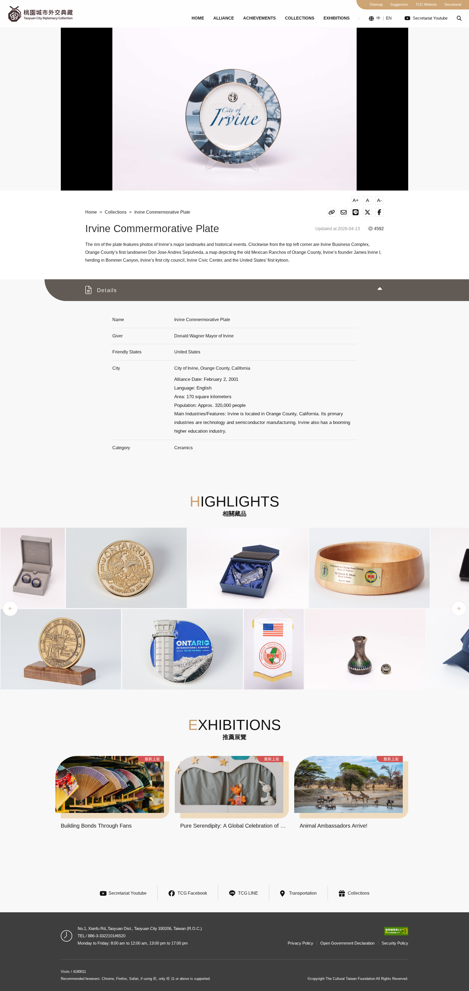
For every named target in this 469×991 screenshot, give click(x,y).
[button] (459, 18)
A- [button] (379, 200)
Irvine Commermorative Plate (162, 212)
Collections (299, 18)
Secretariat (452, 4)
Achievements (259, 18)
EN (389, 18)
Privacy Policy (300, 943)
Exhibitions (337, 18)
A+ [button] (356, 200)
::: (3, 13)
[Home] (40, 14)
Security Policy (395, 943)
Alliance (223, 18)
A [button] (367, 200)
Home (198, 18)
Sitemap (376, 4)
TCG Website (426, 4)
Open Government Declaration (347, 943)
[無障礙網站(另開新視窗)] (396, 931)
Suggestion (399, 4)
